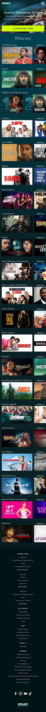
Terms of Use (23, 673)
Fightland (23, 557)
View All (41, 45)
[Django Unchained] (17, 176)
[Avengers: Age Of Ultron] (17, 414)
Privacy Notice (23, 664)
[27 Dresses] (17, 509)
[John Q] (17, 152)
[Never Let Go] (17, 224)
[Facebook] (15, 693)
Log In (23, 621)
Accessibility (23, 638)
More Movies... (23, 586)
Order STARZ (23, 612)
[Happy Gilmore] (17, 462)
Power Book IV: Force (23, 566)
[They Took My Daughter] (17, 200)
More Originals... (23, 569)
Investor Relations (23, 682)
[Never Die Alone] (17, 319)
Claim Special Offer (23, 615)
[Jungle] (17, 390)
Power (23, 563)
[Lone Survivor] (17, 271)
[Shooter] (17, 486)
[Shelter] (17, 79)
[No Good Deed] (17, 247)
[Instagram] (20, 693)
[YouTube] (25, 693)
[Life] (17, 128)
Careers (23, 660)
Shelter (23, 577)
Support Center (23, 629)
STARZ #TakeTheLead (23, 657)
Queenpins (23, 583)
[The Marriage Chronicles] (17, 533)
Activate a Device (23, 632)
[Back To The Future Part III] (17, 438)
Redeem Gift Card (23, 618)
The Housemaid (23, 580)
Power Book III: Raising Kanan (23, 560)
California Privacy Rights (23, 667)
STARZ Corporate (23, 654)
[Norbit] (17, 343)
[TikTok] (30, 693)
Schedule (23, 646)
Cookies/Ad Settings (23, 679)
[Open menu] (42, 3)
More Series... (23, 603)
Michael (23, 574)
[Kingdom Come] (17, 295)
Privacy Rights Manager (23, 670)
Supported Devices (23, 635)
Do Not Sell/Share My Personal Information (23, 676)
